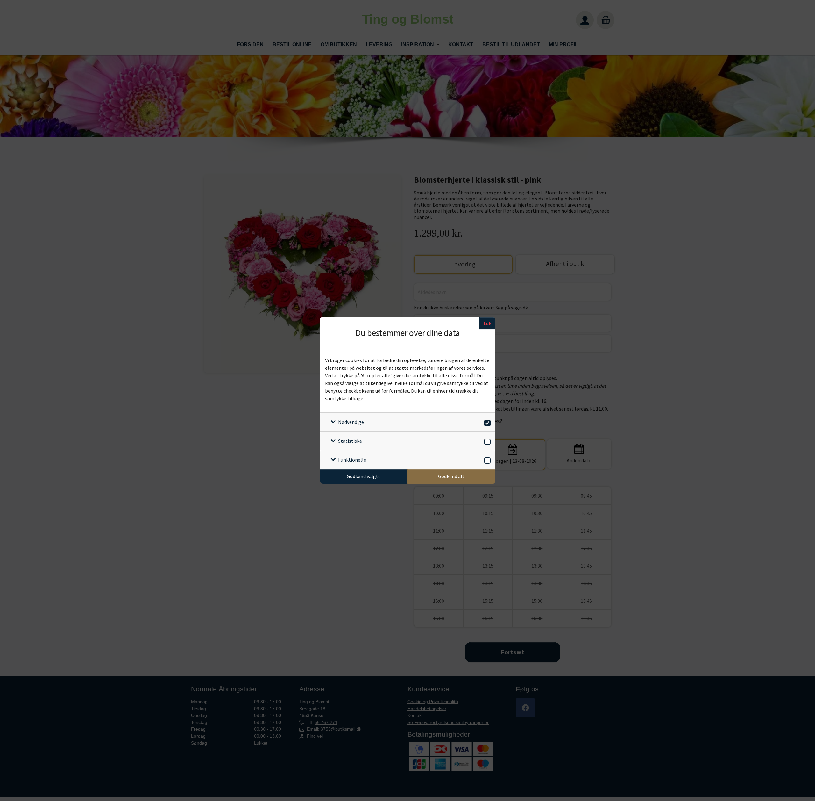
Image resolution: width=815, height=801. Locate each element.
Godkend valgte (364, 476)
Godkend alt (451, 476)
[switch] (486, 422)
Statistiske (350, 441)
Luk (487, 323)
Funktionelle (352, 459)
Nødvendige (351, 422)
